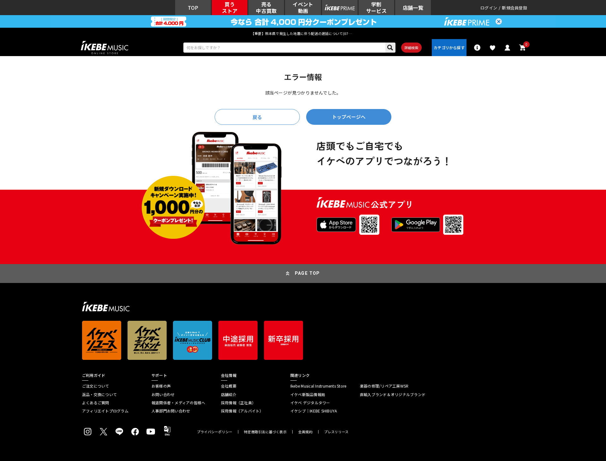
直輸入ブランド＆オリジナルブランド (392, 394)
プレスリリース (336, 432)
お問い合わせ (163, 394)
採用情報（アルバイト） (242, 411)
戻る (257, 117)
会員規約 (305, 432)
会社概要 (228, 386)
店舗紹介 (228, 394)
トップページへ (348, 116)
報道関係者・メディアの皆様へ (178, 402)
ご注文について (95, 386)
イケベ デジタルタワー (310, 402)
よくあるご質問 (95, 402)
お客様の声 (161, 386)
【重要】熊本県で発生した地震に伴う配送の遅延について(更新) (303, 33)
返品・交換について (99, 394)
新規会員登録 (514, 8)
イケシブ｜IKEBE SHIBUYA (313, 411)
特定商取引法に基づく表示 (265, 432)
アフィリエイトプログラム (105, 411)
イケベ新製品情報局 (307, 394)
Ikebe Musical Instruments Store (318, 386)
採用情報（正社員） (238, 402)
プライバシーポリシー (214, 432)
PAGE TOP (307, 273)
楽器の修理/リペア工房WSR (384, 386)
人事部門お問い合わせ (171, 411)
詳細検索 (411, 47)
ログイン (488, 8)
